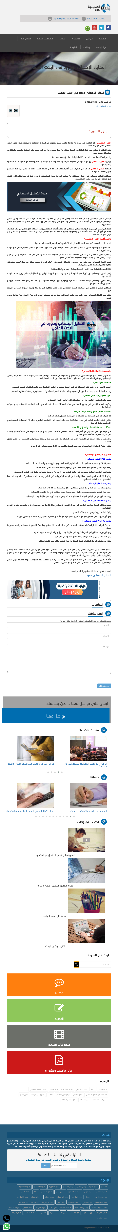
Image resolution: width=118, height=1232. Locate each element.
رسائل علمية (93, 1187)
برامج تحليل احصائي (63, 1095)
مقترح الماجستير (77, 1197)
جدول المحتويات (88, 1213)
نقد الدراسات (41, 1213)
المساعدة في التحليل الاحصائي (96, 1095)
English (74, 47)
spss (92, 1089)
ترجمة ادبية (53, 1213)
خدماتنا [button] (76, 38)
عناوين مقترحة (102, 1213)
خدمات (50, 1095)
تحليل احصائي (77, 1095)
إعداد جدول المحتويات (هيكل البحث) (88, 810)
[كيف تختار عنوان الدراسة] (86, 900)
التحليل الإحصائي (81, 1089)
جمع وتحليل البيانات (37, 1095)
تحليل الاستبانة (85, 1100)
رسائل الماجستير (68, 1187)
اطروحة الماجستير (39, 1187)
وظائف (86, 47)
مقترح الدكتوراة (62, 1197)
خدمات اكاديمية (65, 1207)
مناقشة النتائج (29, 1213)
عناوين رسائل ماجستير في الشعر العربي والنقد (31, 763)
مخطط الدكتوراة (101, 1202)
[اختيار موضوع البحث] (86, 931)
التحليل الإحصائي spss (99, 575)
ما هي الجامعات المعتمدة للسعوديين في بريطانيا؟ (85, 765)
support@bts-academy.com (66, 18)
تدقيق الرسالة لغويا (74, 1192)
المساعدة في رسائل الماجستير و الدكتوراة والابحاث (36, 1202)
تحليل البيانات (102, 1089)
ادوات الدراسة (40, 1207)
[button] (56, 715)
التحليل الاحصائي (46, 1192)
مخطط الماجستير (22, 1197)
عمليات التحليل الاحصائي (38, 1089)
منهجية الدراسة (14, 1207)
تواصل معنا (101, 47)
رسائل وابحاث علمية (81, 1207)
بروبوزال (88, 1197)
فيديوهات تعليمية (45, 38)
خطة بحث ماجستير (101, 1197)
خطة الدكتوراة (36, 1197)
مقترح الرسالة (49, 1197)
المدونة (62, 38)
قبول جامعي (27, 1207)
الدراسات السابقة (73, 1202)
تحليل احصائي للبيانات (69, 1100)
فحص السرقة (16, 1213)
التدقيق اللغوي (101, 1192)
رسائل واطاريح (81, 1187)
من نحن (89, 38)
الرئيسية (102, 38)
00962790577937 (96, 18)
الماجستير (104, 1187)
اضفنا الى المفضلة (103, 106)
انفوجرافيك (26, 38)
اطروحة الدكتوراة (24, 1187)
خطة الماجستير (25, 1192)
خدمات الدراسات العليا (99, 1207)
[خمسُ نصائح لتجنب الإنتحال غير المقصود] (86, 840)
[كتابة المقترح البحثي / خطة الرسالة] (86, 870)
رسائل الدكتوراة (54, 1187)
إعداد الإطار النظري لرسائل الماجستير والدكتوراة (30, 810)
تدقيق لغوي (88, 1192)
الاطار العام (60, 1202)
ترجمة (63, 1213)
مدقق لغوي (60, 1192)
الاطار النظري (87, 1202)
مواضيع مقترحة (73, 1213)
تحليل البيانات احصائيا (100, 1100)
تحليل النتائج (54, 1089)
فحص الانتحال (102, 1218)
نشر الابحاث (53, 1207)
